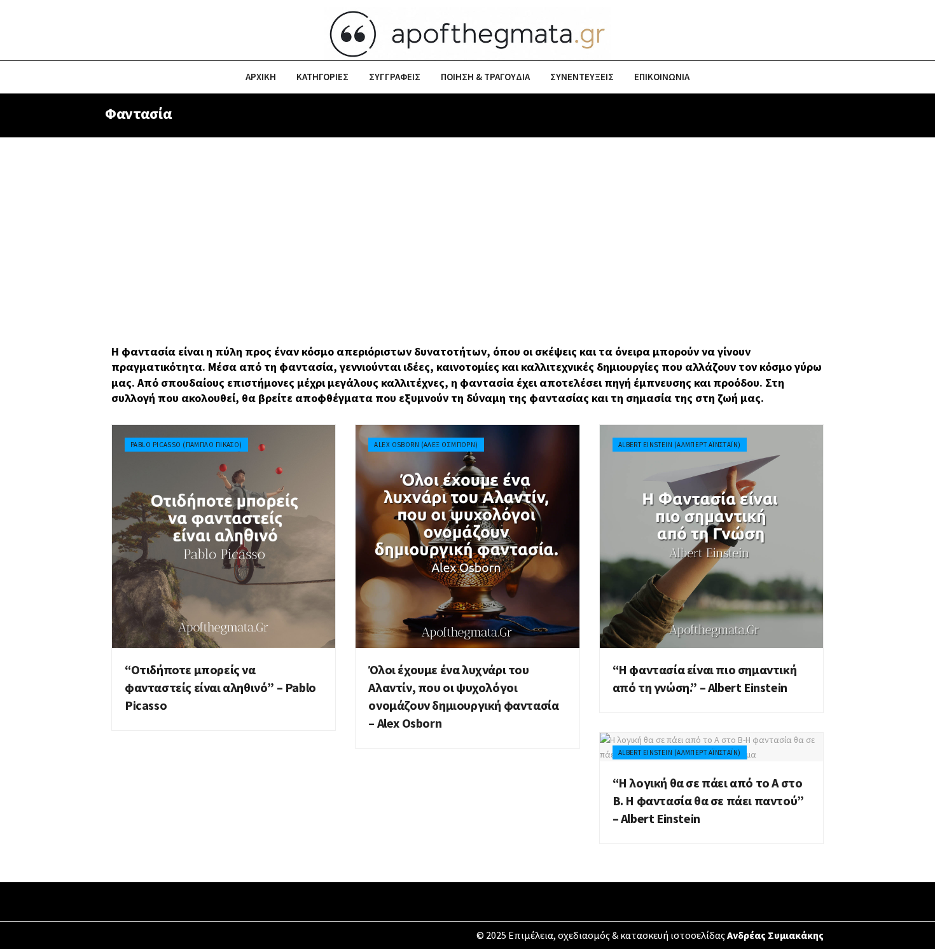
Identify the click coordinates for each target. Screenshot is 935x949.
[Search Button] (825, 77)
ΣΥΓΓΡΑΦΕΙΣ (394, 77)
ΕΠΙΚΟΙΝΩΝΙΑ (661, 77)
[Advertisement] (467, 233)
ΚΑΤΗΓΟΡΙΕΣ (322, 77)
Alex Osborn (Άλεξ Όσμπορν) (426, 444)
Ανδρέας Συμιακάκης (775, 935)
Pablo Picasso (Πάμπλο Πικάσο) (186, 444)
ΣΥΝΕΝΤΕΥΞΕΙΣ (582, 77)
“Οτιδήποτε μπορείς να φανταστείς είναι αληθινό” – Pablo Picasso (220, 687)
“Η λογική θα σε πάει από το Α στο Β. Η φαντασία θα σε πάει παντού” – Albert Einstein (708, 800)
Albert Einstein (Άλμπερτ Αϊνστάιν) (679, 444)
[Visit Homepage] (467, 30)
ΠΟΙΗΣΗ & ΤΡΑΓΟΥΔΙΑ (485, 77)
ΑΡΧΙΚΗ (261, 77)
